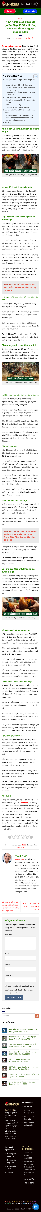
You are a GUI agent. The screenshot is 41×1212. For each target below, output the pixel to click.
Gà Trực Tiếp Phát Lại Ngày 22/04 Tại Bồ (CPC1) (30, 906)
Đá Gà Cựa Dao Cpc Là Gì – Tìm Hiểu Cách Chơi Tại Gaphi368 (23, 1068)
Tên (7, 954)
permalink (20, 847)
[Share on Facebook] (14, 837)
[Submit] (37, 1016)
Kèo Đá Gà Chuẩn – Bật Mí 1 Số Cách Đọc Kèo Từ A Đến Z (24, 1075)
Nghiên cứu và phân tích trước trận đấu (21, 101)
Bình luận (9, 934)
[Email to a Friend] (22, 837)
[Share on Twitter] (18, 837)
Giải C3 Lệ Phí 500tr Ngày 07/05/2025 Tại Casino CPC (20, 1060)
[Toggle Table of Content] (34, 76)
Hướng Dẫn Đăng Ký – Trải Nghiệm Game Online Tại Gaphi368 (23, 1038)
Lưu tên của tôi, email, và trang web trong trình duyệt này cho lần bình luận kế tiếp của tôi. (19, 989)
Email (7, 965)
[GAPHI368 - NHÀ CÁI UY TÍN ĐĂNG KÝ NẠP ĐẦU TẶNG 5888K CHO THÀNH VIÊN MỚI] (10, 4)
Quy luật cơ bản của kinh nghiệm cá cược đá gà (21, 89)
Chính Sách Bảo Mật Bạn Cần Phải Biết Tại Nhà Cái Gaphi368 (23, 1053)
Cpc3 (33, 4)
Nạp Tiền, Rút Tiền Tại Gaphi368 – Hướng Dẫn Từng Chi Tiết (23, 1030)
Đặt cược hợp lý (14, 105)
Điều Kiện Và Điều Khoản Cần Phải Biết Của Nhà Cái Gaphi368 (22, 1045)
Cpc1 (22, 4)
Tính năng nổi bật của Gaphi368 (20, 115)
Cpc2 (28, 4)
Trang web (9, 975)
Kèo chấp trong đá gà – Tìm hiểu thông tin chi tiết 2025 (22, 1083)
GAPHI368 (19, 859)
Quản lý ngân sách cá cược (18, 107)
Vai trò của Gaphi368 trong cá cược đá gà (20, 111)
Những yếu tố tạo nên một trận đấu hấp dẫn (21, 93)
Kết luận (8, 123)
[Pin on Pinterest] (27, 837)
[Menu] (37, 4)
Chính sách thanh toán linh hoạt (20, 118)
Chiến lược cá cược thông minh (18, 97)
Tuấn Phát (30, 38)
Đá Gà (20, 19)
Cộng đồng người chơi (17, 120)
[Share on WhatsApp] (10, 837)
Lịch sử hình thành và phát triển (20, 85)
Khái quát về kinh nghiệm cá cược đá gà (19, 81)
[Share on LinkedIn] (31, 837)
